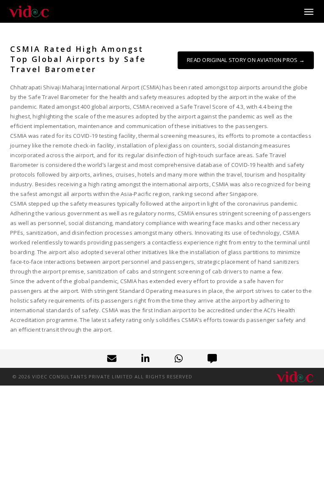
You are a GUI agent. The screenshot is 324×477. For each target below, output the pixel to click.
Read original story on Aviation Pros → (246, 60)
